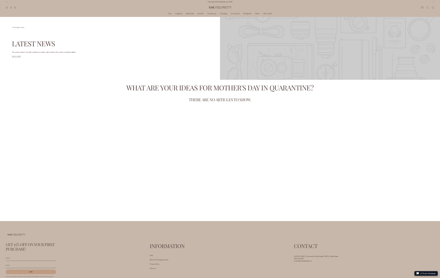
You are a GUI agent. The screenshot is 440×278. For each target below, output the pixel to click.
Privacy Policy (35, 276)
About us (153, 268)
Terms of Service (46, 276)
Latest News (33, 43)
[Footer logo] (16, 234)
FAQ (151, 255)
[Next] (433, 2)
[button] (170, 13)
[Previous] (7, 2)
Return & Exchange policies (159, 260)
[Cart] (433, 7)
